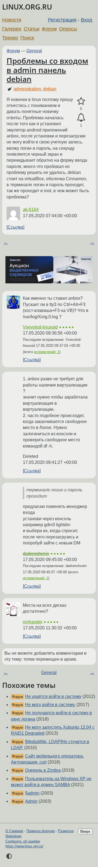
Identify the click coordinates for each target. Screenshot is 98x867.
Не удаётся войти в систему (53, 696)
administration (27, 89)
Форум (49, 29)
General (34, 50)
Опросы (68, 29)
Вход (86, 20)
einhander (32, 622)
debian (49, 89)
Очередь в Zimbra (43, 770)
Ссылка (15, 227)
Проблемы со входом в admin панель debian (47, 70)
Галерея (11, 29)
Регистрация (62, 20)
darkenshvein (36, 553)
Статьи (31, 29)
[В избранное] (81, 101)
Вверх (85, 831)
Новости (11, 20)
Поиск (27, 38)
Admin (31, 801)
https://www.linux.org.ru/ (24, 846)
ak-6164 (31, 209)
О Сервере (14, 831)
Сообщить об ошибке (22, 841)
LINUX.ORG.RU (27, 7)
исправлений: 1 (46, 352)
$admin (32, 793)
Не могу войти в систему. (50, 704)
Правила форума (40, 831)
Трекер (10, 38)
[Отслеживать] (81, 117)
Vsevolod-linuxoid (40, 327)
